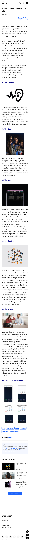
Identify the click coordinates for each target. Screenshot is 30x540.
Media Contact (5, 525)
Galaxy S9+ (5, 431)
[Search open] (19, 3)
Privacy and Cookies (7, 523)
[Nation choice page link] (23, 3)
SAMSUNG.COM (6, 527)
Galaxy (17, 428)
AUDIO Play (19, 18)
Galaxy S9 (23, 428)
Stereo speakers (14, 431)
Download (22, 18)
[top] (27, 538)
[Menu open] (27, 3)
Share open (26, 18)
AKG (3, 428)
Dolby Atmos (9, 428)
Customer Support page (11, 448)
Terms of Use (5, 520)
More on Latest (14, 493)
